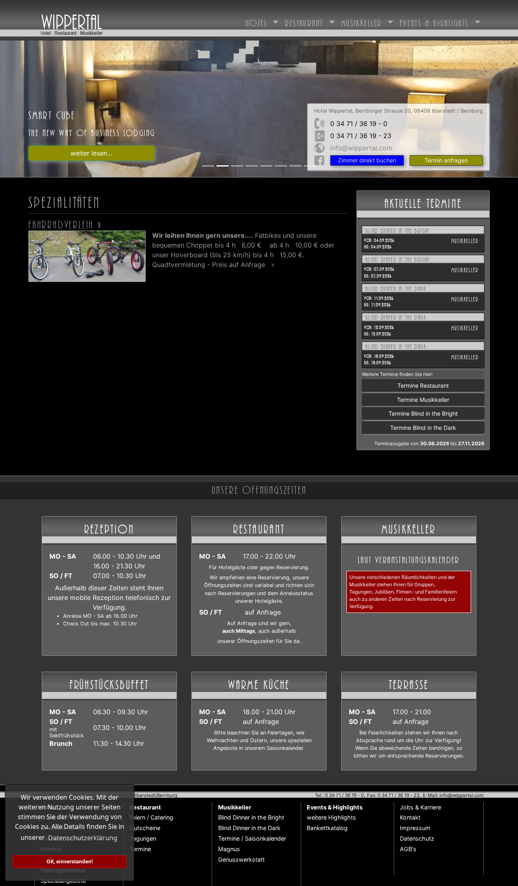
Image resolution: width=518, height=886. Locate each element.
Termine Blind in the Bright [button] (423, 413)
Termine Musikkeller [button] (423, 399)
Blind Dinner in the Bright (251, 817)
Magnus (229, 848)
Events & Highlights (436, 22)
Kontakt (410, 817)
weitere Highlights (331, 817)
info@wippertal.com (361, 148)
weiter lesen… (91, 153)
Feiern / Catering (151, 817)
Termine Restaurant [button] (423, 385)
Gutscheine (145, 827)
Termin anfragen (446, 160)
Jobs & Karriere (420, 807)
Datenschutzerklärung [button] (82, 837)
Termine (140, 848)
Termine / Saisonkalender (252, 838)
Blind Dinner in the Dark (249, 827)
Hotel (258, 22)
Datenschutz (417, 838)
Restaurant (305, 22)
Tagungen (143, 838)
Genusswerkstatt (241, 859)
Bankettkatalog (327, 827)
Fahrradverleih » (65, 223)
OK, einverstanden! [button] (70, 861)
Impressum (415, 827)
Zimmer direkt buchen (367, 160)
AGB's (408, 848)
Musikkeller (363, 22)
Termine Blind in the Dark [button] (423, 427)
